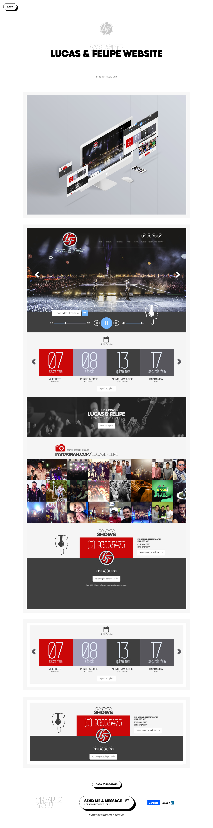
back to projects (106, 784)
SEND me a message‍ (103, 802)
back (10, 6)
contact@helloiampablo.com (106, 814)
